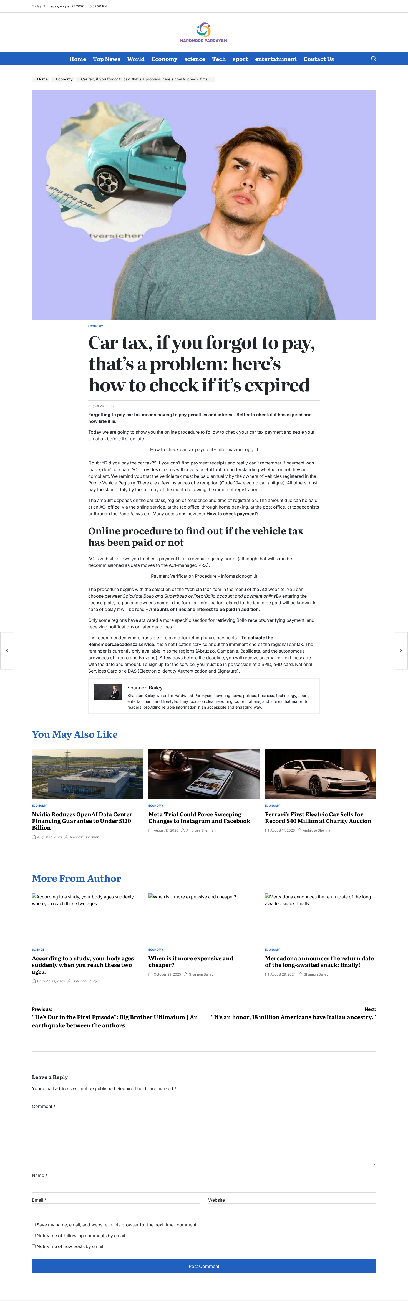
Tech (219, 58)
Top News (106, 58)
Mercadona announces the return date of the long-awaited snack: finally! (319, 961)
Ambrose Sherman (84, 837)
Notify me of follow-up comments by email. (81, 1235)
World (136, 58)
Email (39, 1200)
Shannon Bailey (85, 981)
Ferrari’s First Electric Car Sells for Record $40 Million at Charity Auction (318, 817)
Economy (164, 58)
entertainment (276, 58)
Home (77, 58)
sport (240, 58)
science (194, 58)
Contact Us (319, 58)
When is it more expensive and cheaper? (190, 961)
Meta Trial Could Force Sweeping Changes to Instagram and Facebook (199, 817)
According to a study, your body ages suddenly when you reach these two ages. (83, 964)
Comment (44, 1106)
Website (216, 1200)
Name (39, 1175)
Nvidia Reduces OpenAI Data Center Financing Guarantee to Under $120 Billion (82, 820)
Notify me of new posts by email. (70, 1246)
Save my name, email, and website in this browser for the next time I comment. (117, 1224)
